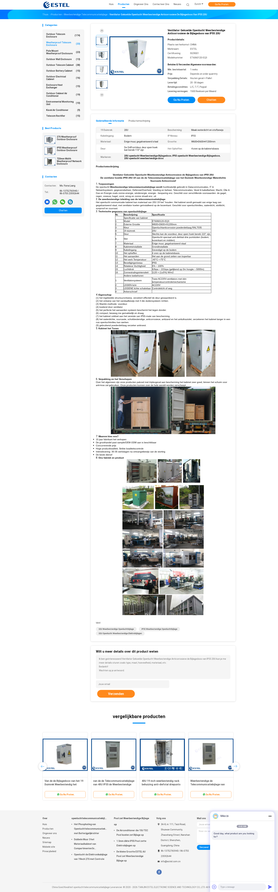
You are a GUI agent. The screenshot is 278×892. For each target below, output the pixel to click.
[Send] (270, 886)
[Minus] (270, 816)
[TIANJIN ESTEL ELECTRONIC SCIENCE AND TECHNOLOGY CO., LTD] (56, 5)
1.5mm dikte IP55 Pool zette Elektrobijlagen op (131, 843)
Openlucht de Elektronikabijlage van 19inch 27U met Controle (90, 856)
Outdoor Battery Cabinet (63, 71)
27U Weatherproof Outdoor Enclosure (67, 138)
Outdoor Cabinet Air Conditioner (63, 94)
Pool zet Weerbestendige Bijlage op (131, 821)
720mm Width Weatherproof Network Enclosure (69, 161)
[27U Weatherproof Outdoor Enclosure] (50, 139)
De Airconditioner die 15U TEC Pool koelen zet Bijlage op (132, 832)
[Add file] (214, 886)
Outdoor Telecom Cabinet (63, 65)
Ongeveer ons (49, 833)
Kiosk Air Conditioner (63, 110)
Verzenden (116, 694)
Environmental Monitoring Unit (63, 103)
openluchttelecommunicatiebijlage (89, 818)
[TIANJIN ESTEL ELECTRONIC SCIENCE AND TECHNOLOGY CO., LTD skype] (70, 201)
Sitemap (46, 842)
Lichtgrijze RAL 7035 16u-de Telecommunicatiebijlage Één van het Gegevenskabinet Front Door (161, 784)
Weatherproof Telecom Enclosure (63, 43)
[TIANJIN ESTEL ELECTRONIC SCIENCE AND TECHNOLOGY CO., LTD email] (47, 201)
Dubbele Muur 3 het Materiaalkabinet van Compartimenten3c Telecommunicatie (85, 844)
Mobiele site (48, 847)
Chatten (63, 210)
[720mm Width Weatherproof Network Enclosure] (50, 161)
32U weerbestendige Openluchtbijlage (116, 629)
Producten (47, 828)
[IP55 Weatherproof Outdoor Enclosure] (50, 150)
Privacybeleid (49, 851)
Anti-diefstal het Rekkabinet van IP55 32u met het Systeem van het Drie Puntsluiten (65, 784)
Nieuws (46, 837)
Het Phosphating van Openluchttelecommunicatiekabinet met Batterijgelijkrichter (90, 829)
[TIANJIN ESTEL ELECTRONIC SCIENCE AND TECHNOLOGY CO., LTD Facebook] (159, 872)
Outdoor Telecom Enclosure (63, 35)
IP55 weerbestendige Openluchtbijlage (159, 629)
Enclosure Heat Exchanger (63, 86)
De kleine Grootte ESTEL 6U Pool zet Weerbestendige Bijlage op (130, 856)
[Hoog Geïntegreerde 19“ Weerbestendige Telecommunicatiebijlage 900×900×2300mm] (210, 754)
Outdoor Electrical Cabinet (63, 77)
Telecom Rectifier (63, 116)
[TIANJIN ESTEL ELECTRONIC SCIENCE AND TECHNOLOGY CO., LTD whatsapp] (54, 201)
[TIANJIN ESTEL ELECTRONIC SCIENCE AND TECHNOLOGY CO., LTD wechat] (62, 201)
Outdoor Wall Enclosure (63, 59)
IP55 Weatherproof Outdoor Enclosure (67, 149)
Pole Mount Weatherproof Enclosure (63, 52)
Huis (44, 824)
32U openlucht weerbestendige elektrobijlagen (120, 633)
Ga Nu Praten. (222, 4)
